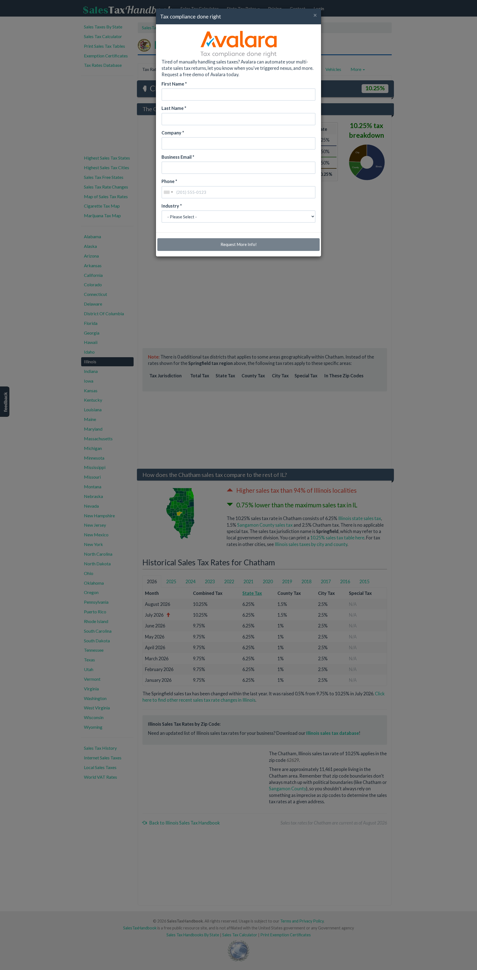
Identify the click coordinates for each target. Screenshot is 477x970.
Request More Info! (239, 244)
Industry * (171, 205)
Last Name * (173, 108)
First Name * (174, 83)
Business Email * (177, 157)
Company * (172, 132)
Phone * (169, 181)
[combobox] (168, 192)
